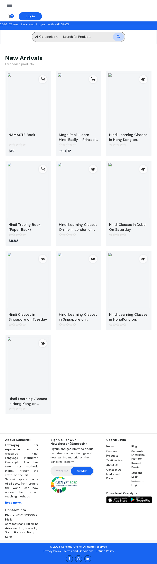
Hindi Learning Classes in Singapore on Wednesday (78, 317)
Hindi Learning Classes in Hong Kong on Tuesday (28, 401)
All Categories (45, 37)
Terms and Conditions (78, 551)
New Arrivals (24, 58)
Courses (111, 451)
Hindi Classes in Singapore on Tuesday (28, 317)
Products (112, 455)
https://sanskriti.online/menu (11, 3)
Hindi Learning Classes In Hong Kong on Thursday (128, 137)
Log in (30, 16)
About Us (112, 465)
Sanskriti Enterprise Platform (138, 455)
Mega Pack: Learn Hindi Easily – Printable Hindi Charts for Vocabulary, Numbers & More (78, 137)
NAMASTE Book (22, 134)
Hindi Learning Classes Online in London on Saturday (78, 227)
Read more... (14, 502)
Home (110, 446)
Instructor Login (138, 483)
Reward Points (136, 465)
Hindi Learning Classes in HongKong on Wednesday (128, 317)
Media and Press (113, 476)
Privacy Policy (52, 551)
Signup (82, 471)
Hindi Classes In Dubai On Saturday (127, 227)
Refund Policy (105, 551)
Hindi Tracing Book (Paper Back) (24, 227)
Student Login (136, 474)
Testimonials (114, 460)
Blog (134, 446)
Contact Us (113, 469)
